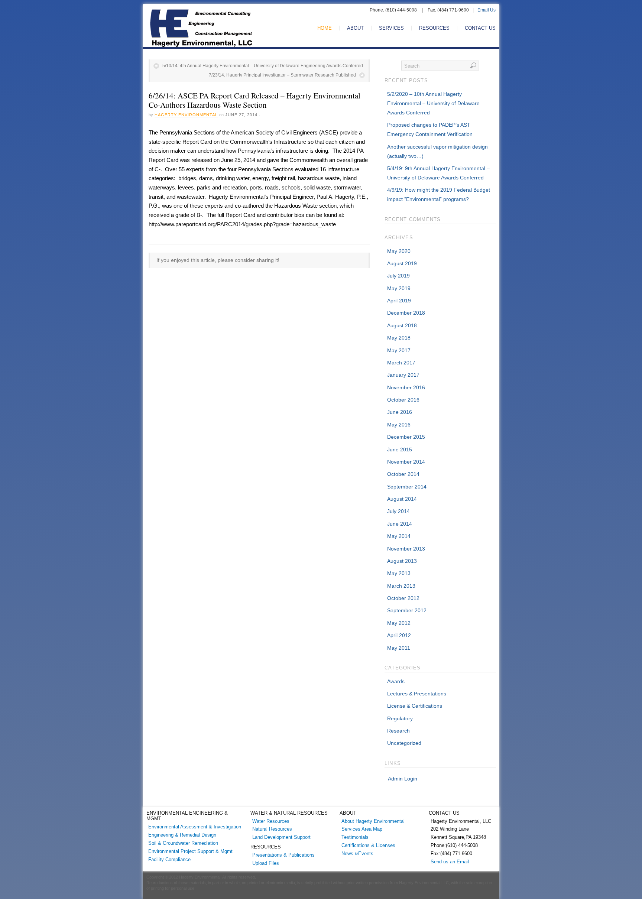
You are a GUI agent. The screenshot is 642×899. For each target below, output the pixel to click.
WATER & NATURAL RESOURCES (289, 813)
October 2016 (403, 400)
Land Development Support (281, 837)
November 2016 (406, 387)
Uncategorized (404, 743)
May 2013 (399, 573)
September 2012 (407, 610)
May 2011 (398, 648)
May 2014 (399, 536)
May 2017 (399, 350)
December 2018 (406, 313)
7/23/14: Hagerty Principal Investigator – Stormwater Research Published (282, 75)
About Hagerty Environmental (373, 821)
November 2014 (406, 462)
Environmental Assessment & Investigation (194, 827)
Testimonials (355, 837)
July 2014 (398, 511)
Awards (396, 681)
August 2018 (402, 325)
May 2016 (399, 425)
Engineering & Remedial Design (182, 835)
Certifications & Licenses (368, 845)
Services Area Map (361, 829)
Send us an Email (450, 861)
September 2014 (407, 487)
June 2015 (399, 449)
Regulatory (400, 718)
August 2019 (402, 263)
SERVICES (391, 28)
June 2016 (399, 412)
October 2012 (403, 598)
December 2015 (406, 437)
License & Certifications (414, 706)
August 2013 (402, 561)
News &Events (357, 853)
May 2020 (399, 251)
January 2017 (403, 375)
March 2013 (401, 586)
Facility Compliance (169, 859)
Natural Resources (272, 829)
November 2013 (406, 549)
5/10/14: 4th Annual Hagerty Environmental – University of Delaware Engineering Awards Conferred (262, 65)
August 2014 (402, 499)
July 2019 (398, 276)
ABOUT (355, 28)
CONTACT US (480, 28)
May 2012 (399, 623)
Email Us (486, 10)
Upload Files (265, 863)
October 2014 (403, 474)
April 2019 (399, 301)
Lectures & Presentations (416, 694)
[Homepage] (201, 45)
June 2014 (399, 524)
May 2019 (399, 288)
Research (398, 731)
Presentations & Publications (283, 855)
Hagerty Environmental (186, 115)
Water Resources (270, 821)
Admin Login (402, 779)
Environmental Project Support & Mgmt (190, 851)
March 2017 (401, 363)
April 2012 (399, 635)
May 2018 (399, 338)
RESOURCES (434, 28)
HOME (324, 28)
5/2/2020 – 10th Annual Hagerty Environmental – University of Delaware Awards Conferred (433, 103)
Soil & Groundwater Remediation (183, 843)
